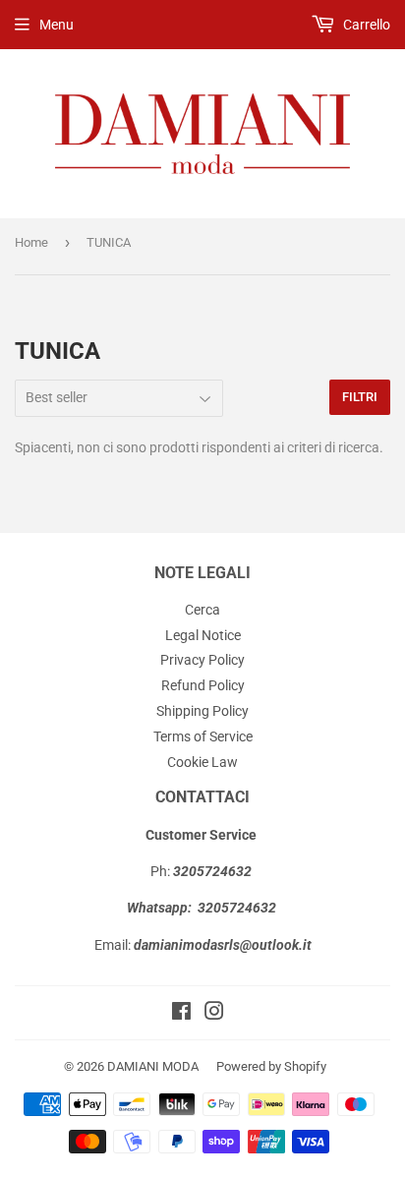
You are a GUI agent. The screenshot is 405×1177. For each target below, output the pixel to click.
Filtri (359, 396)
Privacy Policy (202, 660)
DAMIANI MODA (153, 1066)
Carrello (365, 24)
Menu (56, 24)
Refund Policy (203, 685)
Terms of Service (203, 736)
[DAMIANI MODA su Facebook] (181, 1014)
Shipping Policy (202, 711)
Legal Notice (203, 635)
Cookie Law (202, 762)
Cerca (202, 610)
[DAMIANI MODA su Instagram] (214, 1014)
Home (31, 242)
